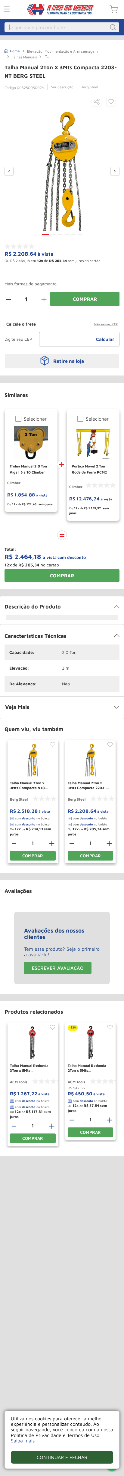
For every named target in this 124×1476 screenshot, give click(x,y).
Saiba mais (23, 1440)
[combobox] (62, 27)
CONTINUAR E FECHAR (62, 1457)
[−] (12, 299)
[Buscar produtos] (113, 27)
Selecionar (35, 418)
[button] (96, 102)
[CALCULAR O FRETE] (105, 339)
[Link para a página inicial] (12, 50)
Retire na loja (68, 361)
